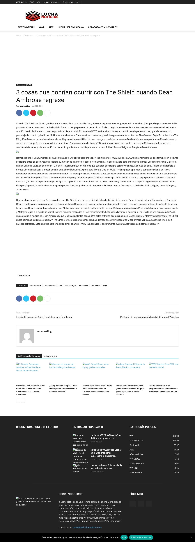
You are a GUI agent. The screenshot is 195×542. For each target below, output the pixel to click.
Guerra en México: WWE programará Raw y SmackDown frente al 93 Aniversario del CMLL (164, 388)
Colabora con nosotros (72, 2)
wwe (105, 285)
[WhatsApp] (40, 113)
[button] (175, 27)
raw (60, 285)
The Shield (95, 285)
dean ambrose (35, 285)
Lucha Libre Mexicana (51, 2)
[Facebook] (19, 113)
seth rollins (83, 285)
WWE (32, 2)
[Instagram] (141, 504)
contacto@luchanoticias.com (87, 527)
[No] (191, 537)
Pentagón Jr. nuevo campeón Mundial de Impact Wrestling (149, 317)
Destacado (28, 35)
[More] (47, 113)
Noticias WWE (49, 285)
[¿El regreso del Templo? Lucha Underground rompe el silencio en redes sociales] (64, 373)
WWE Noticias (21, 2)
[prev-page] (18, 401)
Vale (124, 537)
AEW (38, 2)
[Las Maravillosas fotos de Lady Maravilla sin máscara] (80, 469)
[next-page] (23, 401)
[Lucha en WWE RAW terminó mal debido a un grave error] (80, 442)
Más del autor (50, 356)
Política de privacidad (141, 537)
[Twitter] (26, 113)
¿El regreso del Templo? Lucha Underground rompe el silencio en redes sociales (63, 388)
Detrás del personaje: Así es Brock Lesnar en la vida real (44, 317)
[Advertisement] (97, 61)
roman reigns (70, 285)
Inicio (18, 35)
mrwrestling (25, 106)
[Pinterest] (33, 113)
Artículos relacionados (29, 356)
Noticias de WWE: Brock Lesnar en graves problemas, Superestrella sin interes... (106, 453)
